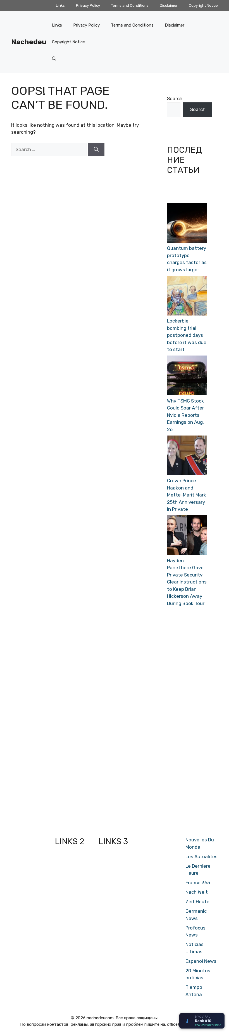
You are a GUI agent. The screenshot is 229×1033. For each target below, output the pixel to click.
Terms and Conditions (130, 5)
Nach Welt (196, 892)
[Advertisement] (187, 719)
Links (60, 5)
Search (174, 98)
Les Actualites (201, 856)
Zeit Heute (197, 901)
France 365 (197, 882)
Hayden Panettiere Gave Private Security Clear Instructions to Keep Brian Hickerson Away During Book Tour (187, 582)
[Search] (96, 149)
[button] (54, 58)
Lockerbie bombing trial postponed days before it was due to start (186, 335)
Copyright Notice (203, 5)
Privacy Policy (88, 5)
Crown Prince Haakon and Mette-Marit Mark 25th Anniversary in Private (186, 495)
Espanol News (200, 961)
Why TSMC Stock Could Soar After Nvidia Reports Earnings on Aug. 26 (185, 415)
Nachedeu (28, 42)
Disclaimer (169, 5)
